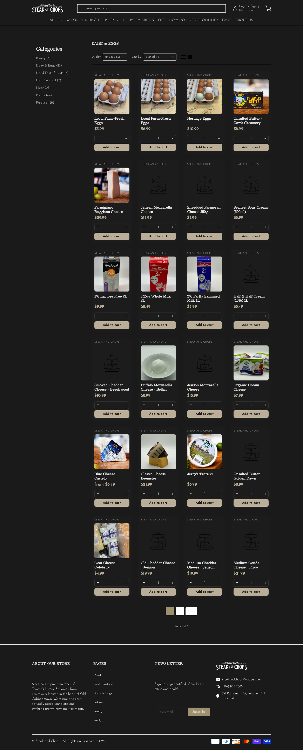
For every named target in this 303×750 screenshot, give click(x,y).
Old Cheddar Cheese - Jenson (158, 565)
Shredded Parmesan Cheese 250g (204, 209)
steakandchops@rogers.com (241, 679)
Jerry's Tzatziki (200, 474)
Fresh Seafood (103, 684)
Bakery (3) (43, 58)
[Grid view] (189, 57)
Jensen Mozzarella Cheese (156, 209)
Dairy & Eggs (102, 693)
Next (191, 611)
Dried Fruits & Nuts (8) (52, 73)
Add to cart (112, 147)
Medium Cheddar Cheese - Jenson (201, 565)
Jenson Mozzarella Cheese (202, 387)
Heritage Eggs (199, 118)
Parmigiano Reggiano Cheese (108, 209)
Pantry (97, 711)
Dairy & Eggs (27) (49, 65)
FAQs (226, 20)
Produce (99, 720)
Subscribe (199, 712)
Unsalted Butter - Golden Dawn (248, 476)
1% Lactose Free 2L (110, 296)
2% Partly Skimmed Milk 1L (203, 298)
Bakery (98, 702)
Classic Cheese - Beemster (154, 476)
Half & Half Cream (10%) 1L (249, 298)
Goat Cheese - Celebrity (106, 565)
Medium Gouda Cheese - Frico (246, 565)
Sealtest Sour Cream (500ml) (251, 209)
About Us (244, 20)
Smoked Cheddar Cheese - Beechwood (111, 387)
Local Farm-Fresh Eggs (109, 120)
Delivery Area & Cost (144, 20)
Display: (96, 56)
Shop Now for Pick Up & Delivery (82, 20)
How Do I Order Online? (193, 20)
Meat (97, 675)
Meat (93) (43, 88)
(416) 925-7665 (232, 686)
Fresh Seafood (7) (48, 80)
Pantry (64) (44, 95)
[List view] (183, 57)
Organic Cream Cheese (246, 387)
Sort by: (136, 56)
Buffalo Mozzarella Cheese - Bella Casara (156, 389)
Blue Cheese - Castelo (106, 476)
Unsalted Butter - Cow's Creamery (248, 120)
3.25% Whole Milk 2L (156, 298)
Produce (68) (45, 102)
